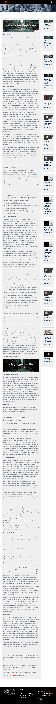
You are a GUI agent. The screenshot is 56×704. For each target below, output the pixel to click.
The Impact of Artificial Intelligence (48, 164)
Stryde (48, 691)
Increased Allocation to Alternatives (47, 103)
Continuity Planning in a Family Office (48, 360)
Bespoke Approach (30, 694)
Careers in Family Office (48, 25)
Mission (22, 693)
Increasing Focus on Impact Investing (47, 144)
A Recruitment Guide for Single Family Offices (48, 43)
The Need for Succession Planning (48, 123)
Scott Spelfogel (12, 675)
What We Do (23, 695)
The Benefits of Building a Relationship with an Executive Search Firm (47, 207)
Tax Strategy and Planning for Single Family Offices (48, 62)
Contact (30, 697)
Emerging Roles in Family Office (48, 299)
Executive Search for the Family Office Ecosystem (48, 185)
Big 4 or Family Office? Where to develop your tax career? (48, 277)
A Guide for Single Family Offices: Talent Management (48, 82)
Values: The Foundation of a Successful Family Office (48, 230)
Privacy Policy (23, 697)
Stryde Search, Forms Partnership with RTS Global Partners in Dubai (48, 254)
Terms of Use (31, 699)
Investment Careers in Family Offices (48, 319)
